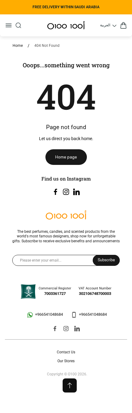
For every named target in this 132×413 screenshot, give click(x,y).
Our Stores (66, 361)
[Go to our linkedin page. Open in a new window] (76, 191)
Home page (66, 156)
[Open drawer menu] (9, 25)
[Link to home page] (66, 215)
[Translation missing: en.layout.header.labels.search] (18, 25)
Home (18, 45)
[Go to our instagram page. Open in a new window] (66, 191)
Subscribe (106, 260)
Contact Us (66, 352)
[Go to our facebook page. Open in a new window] (55, 191)
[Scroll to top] (69, 385)
